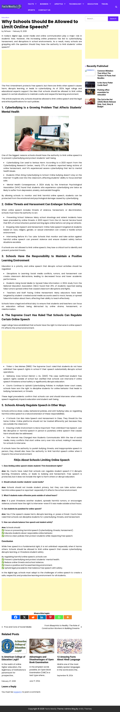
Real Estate (45, 14)
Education (93, 4)
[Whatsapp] (59, 617)
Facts (31, 4)
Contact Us (44, 10)
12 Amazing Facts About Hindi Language (68, 658)
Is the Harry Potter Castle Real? (105, 84)
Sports (31, 10)
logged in (17, 692)
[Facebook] (16, 617)
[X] (24, 617)
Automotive (74, 9)
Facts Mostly (50, 708)
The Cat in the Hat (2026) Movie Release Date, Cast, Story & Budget (106, 103)
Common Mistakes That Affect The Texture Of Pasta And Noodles (106, 74)
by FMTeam (6, 31)
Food (57, 14)
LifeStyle (58, 4)
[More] (68, 617)
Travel (104, 4)
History (31, 18)
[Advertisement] (42, 66)
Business (44, 4)
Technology (75, 4)
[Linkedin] (42, 617)
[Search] (116, 7)
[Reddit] (33, 617)
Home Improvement (63, 9)
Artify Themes (85, 708)
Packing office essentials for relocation (103, 92)
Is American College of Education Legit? (13, 658)
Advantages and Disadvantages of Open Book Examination (41, 660)
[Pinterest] (50, 617)
